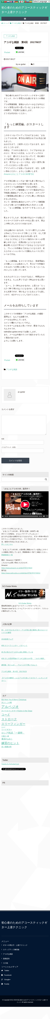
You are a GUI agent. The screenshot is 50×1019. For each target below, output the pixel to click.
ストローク (9, 719)
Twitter (6, 970)
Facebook (8, 975)
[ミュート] (44, 516)
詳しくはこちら (7, 544)
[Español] (30, 1)
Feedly (6, 984)
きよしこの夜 (6, 702)
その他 (5, 963)
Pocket (7, 52)
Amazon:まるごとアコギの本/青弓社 (19, 174)
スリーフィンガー (13, 723)
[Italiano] (19, 1)
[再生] (3, 516)
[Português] (25, 1)
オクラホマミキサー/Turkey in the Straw (16, 711)
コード (5, 714)
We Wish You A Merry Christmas (13, 700)
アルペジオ (10, 707)
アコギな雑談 (11, 369)
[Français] (13, 1)
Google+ (7, 979)
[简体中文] (5, 1)
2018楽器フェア (7, 639)
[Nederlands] (8, 1)
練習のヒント (10, 743)
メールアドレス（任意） (9, 447)
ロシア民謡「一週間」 (13, 733)
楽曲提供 (6, 958)
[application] (25, 504)
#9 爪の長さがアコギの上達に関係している (17, 652)
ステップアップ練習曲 (11, 949)
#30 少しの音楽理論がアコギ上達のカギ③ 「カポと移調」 (23, 658)
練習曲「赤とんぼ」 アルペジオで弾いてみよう (19, 665)
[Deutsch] (16, 1)
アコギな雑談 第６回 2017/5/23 (14, 671)
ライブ (3, 727)
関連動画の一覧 (7, 555)
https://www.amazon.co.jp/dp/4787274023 (16, 568)
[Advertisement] (25, 813)
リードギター (6, 729)
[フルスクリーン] (47, 516)
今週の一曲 (5, 736)
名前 (2, 439)
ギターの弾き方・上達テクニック (15, 945)
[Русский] (27, 1)
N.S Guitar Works (25, 603)
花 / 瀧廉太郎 (6, 747)
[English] (11, 1)
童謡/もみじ (6, 739)
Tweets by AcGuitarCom (10, 764)
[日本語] (22, 1)
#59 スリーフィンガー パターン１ (14, 645)
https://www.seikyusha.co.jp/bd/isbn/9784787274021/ (20, 573)
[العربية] (2, 1)
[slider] (23, 516)
